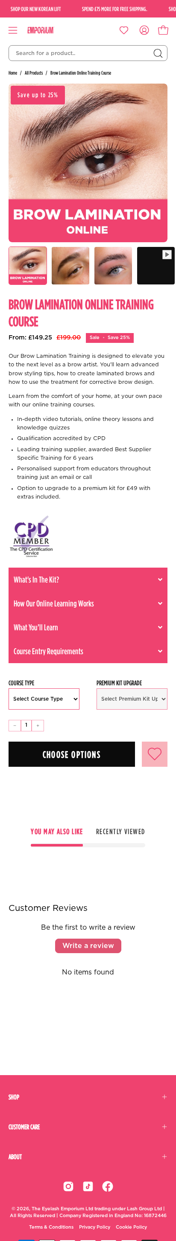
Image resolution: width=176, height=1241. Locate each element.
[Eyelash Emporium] (47, 30)
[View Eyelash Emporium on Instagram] (68, 1186)
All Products (34, 72)
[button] (88, 580)
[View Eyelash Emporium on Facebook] (107, 1186)
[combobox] (88, 53)
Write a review (88, 945)
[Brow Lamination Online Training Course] (28, 265)
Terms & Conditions (51, 1227)
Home (13, 72)
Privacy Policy (94, 1227)
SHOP (14, 1096)
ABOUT (15, 1156)
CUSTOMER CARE (24, 1126)
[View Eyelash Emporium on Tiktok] (88, 1186)
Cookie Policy (131, 1227)
